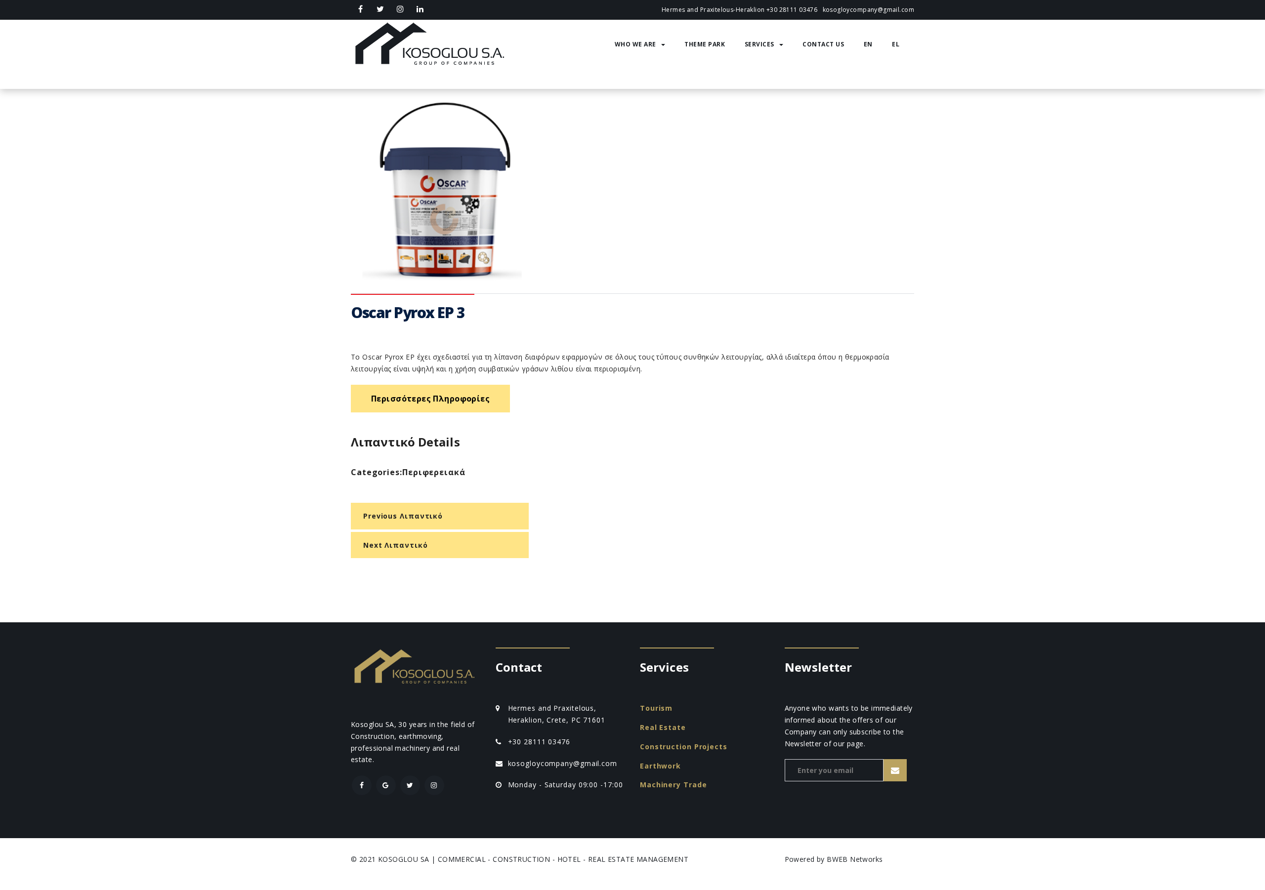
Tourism (656, 708)
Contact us (823, 44)
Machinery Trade (673, 784)
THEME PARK (704, 44)
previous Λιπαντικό (403, 516)
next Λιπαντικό (395, 545)
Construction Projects (683, 746)
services (759, 44)
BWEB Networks (855, 859)
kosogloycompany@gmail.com (869, 9)
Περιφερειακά (433, 472)
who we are (635, 44)
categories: (376, 472)
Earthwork (660, 765)
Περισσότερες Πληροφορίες (430, 398)
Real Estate (663, 727)
